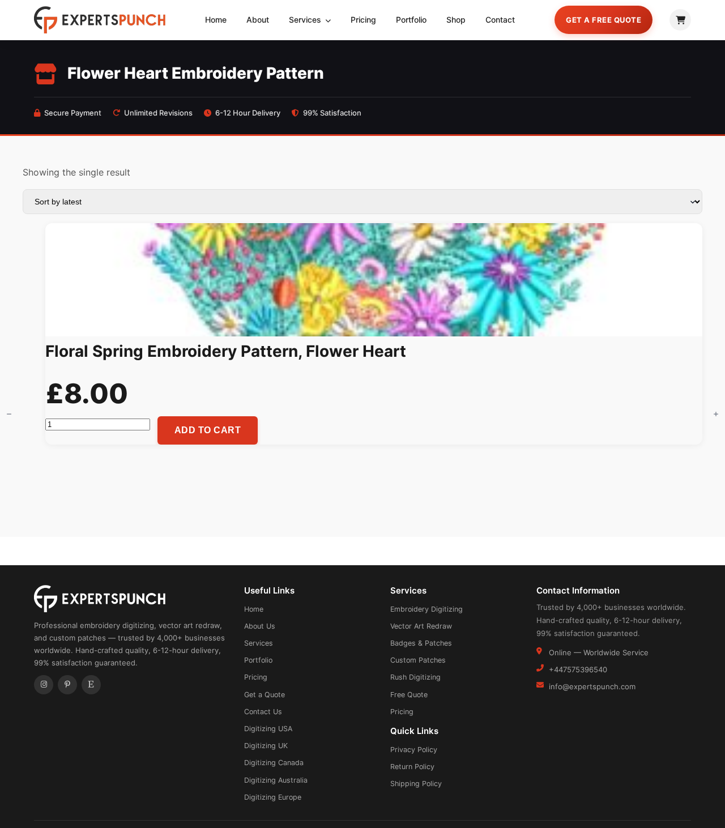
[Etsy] (91, 684)
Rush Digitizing (415, 677)
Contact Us (263, 711)
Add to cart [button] (207, 430)
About (257, 19)
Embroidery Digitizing (426, 609)
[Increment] (716, 414)
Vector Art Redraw (421, 626)
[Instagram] (43, 684)
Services (306, 19)
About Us (259, 626)
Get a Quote (264, 694)
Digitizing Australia (276, 780)
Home (216, 19)
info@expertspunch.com (592, 686)
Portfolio (411, 19)
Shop (456, 19)
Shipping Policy (416, 783)
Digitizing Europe (272, 797)
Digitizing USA (268, 728)
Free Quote (409, 694)
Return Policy (412, 766)
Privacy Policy (413, 749)
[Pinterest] (67, 684)
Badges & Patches (421, 643)
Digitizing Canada (274, 762)
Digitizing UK (266, 745)
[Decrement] (9, 414)
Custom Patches (418, 660)
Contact (500, 19)
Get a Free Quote (603, 19)
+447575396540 (578, 669)
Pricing (363, 19)
